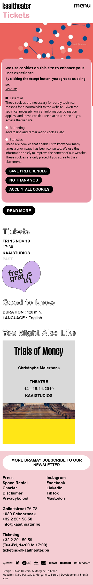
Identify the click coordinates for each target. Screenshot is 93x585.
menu (82, 5)
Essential (16, 98)
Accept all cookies (29, 189)
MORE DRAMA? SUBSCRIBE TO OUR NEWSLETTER (46, 462)
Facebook (56, 482)
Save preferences (28, 171)
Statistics (16, 139)
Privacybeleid (15, 498)
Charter (10, 488)
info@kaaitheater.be (21, 524)
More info (11, 89)
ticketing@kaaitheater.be (26, 550)
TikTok (53, 493)
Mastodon (56, 498)
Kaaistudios (16, 253)
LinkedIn (55, 488)
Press (8, 477)
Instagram (56, 477)
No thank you (23, 180)
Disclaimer (13, 493)
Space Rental (15, 482)
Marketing (17, 128)
